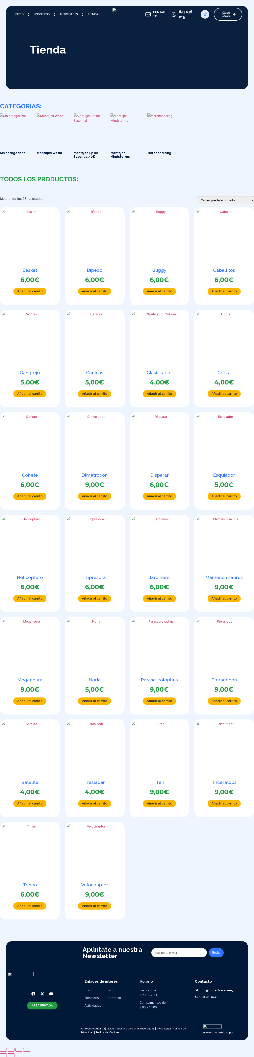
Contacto (114, 998)
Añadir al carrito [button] (29, 291)
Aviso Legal (164, 1028)
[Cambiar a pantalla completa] (11, 1050)
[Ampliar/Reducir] (3, 1050)
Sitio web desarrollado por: (218, 1032)
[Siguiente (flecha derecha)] (11, 1055)
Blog (111, 990)
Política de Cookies (107, 1032)
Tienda (93, 14)
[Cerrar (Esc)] (26, 1050)
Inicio (19, 14)
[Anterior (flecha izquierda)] (3, 1055)
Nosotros (42, 14)
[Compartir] (18, 1050)
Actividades (69, 14)
